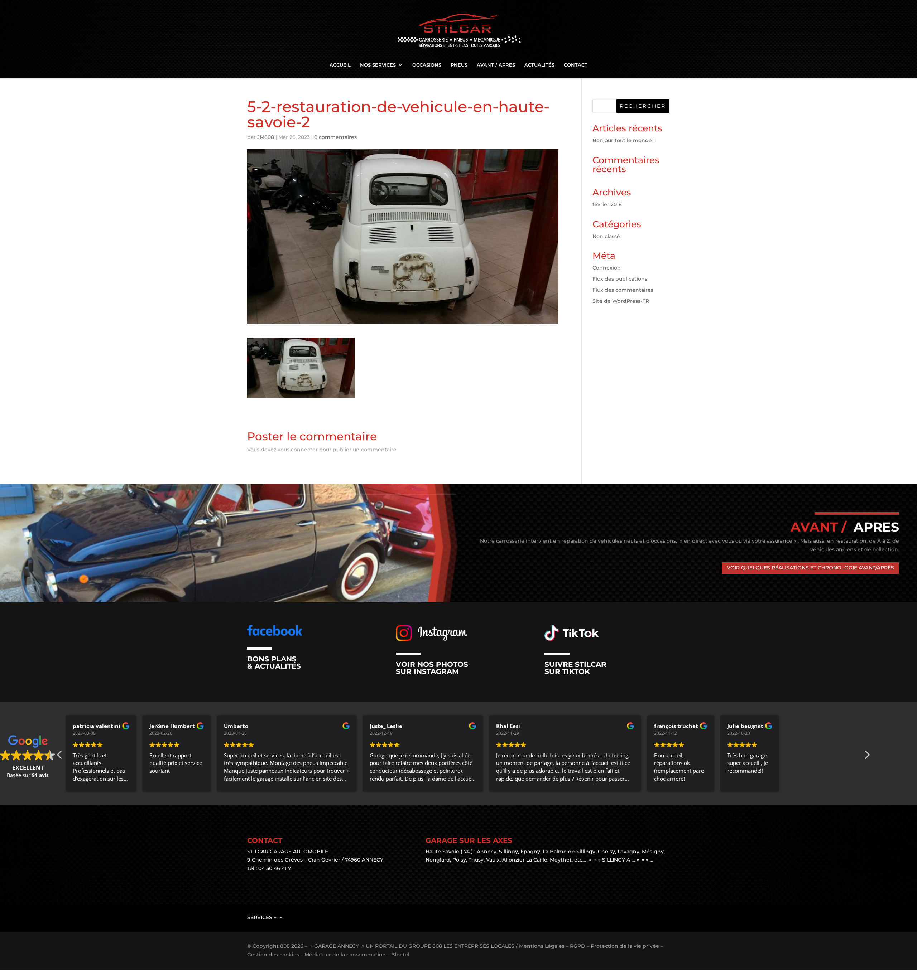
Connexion (606, 268)
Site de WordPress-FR (620, 301)
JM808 (265, 137)
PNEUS (459, 65)
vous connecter (298, 449)
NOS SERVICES (378, 65)
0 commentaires (335, 137)
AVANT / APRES (496, 65)
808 (285, 946)
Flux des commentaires (622, 290)
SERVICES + (262, 917)
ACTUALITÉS (539, 65)
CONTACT (575, 65)
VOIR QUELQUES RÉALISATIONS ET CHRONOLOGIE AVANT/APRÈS (810, 567)
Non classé (606, 236)
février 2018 (607, 204)
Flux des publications (619, 279)
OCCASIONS (426, 65)
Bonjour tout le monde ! (623, 140)
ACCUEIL (340, 65)
